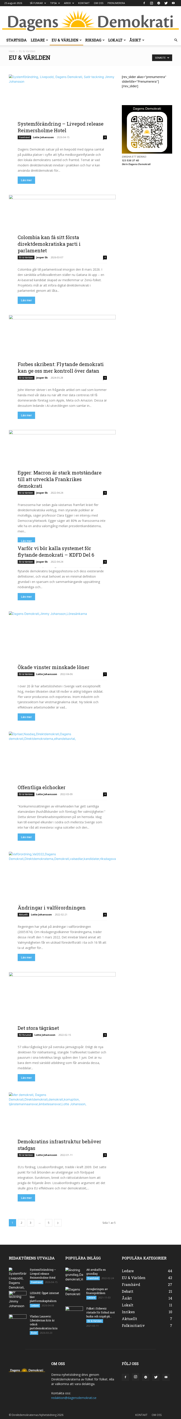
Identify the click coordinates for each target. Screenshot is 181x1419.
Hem (12, 51)
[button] (175, 40)
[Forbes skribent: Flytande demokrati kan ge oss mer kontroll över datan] (62, 344)
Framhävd (24, 137)
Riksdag (93, 40)
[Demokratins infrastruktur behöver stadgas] (62, 1121)
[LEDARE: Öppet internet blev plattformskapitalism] (17, 1297)
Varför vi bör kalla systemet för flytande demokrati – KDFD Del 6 (56, 551)
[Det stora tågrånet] (62, 1001)
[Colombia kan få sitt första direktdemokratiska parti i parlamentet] (62, 224)
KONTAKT (84, 3)
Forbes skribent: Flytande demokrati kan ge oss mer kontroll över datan (61, 367)
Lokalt (115, 40)
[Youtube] (173, 3)
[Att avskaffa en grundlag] (74, 1274)
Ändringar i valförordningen (52, 907)
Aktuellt (23, 914)
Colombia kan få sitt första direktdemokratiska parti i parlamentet (49, 244)
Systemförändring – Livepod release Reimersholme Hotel (61, 127)
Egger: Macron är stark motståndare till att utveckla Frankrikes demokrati (60, 479)
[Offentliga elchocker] (62, 761)
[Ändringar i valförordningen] (62, 881)
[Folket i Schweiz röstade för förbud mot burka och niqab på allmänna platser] (74, 1312)
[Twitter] (166, 3)
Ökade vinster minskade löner (53, 667)
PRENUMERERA (116, 3)
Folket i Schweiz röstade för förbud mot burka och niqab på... (100, 1312)
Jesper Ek (42, 257)
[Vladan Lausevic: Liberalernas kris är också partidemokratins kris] (17, 1320)
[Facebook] (144, 3)
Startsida (16, 40)
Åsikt (135, 40)
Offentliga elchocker (42, 787)
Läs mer (26, 180)
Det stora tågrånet (38, 1028)
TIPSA (53, 3)
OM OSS (98, 3)
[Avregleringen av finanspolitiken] (74, 1293)
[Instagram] (151, 3)
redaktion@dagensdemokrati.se (73, 1398)
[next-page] (58, 1222)
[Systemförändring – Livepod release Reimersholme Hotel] (62, 104)
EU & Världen (65, 40)
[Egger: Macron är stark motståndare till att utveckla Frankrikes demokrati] (62, 459)
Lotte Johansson (43, 137)
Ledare (38, 40)
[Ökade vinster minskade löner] (62, 640)
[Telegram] (158, 3)
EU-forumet (25, 1034)
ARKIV (67, 3)
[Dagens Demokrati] (90, 21)
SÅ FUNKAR (36, 3)
